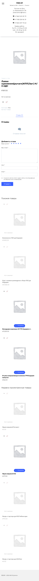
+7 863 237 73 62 (20, 23)
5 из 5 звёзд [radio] (21, 144)
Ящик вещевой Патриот (10, 427)
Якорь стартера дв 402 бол (12, 559)
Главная (3, 78)
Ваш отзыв (4, 147)
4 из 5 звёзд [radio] (19, 144)
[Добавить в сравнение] (6, 102)
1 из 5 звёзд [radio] (12, 144)
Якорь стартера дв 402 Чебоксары (14, 516)
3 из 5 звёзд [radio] (16, 144)
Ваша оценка (5, 143)
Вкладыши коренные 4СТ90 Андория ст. (16, 329)
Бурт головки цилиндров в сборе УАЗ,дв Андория (16, 281)
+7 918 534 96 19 (20, 19)
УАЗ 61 (19, 3)
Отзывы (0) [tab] (19, 115)
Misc (9, 78)
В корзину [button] (21, 325)
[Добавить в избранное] (3, 102)
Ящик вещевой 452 (9, 474)
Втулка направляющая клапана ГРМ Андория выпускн (18, 376)
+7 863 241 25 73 (20, 16)
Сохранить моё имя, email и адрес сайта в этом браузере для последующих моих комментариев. (19, 178)
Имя (3, 165)
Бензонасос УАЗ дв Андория (12, 238)
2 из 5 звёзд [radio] (14, 144)
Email (3, 171)
